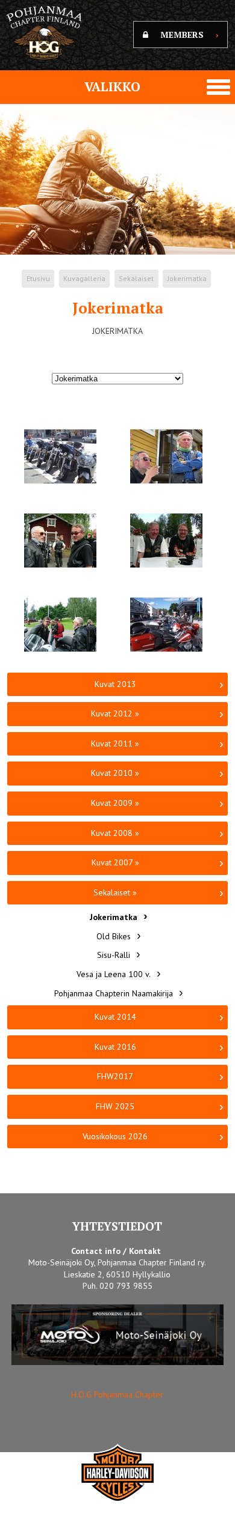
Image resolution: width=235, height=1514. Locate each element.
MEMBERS (189, 34)
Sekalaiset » (115, 892)
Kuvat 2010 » (115, 773)
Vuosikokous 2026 (115, 1136)
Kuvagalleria (84, 278)
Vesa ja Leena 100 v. (114, 974)
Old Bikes (113, 936)
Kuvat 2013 (115, 684)
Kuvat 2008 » (115, 833)
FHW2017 (115, 1076)
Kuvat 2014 (115, 1016)
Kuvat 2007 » (115, 862)
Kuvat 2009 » (115, 803)
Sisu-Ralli (113, 954)
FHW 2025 (115, 1106)
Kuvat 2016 (115, 1046)
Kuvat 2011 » (115, 743)
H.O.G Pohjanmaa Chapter (117, 1394)
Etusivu (38, 278)
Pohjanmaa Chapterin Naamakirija (113, 993)
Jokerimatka (187, 278)
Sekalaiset (136, 278)
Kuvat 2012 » (115, 713)
